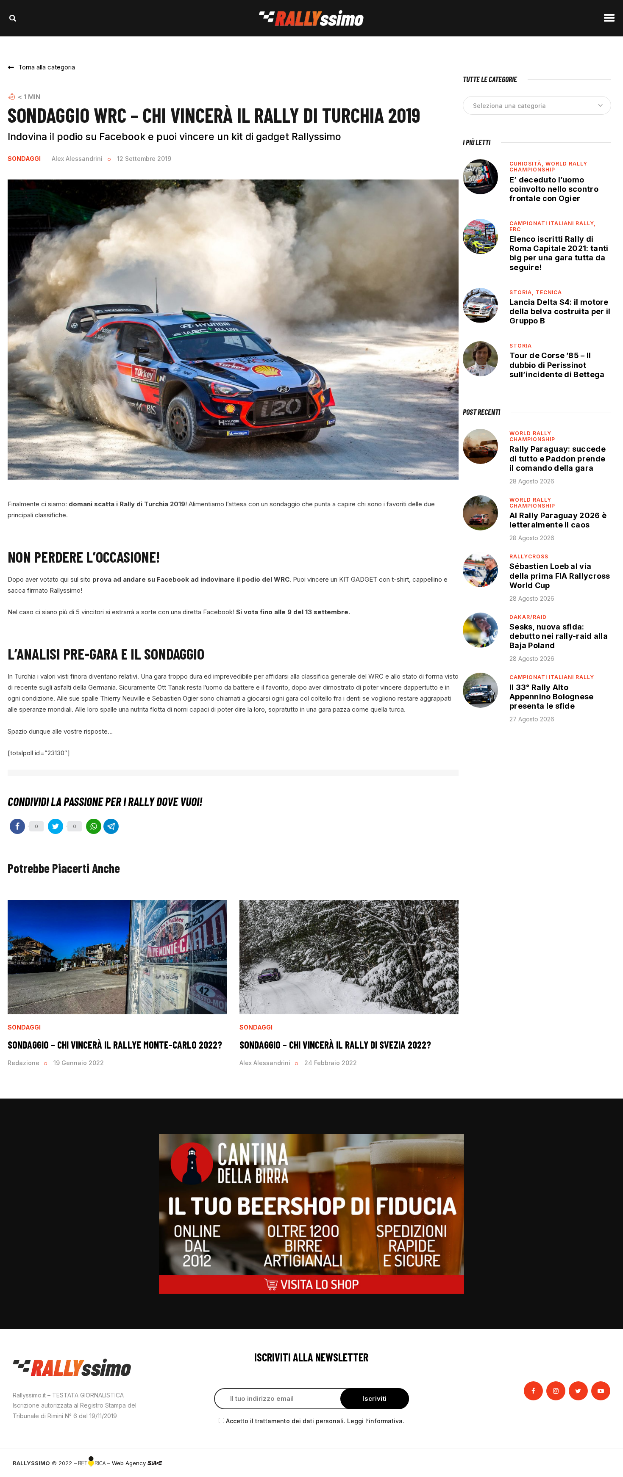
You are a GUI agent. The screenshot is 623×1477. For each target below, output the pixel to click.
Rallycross (528, 556)
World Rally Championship (548, 166)
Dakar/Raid (528, 617)
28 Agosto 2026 (531, 481)
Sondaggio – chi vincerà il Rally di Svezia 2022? (335, 1044)
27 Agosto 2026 (531, 719)
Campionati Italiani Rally (551, 677)
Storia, (522, 292)
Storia (520, 345)
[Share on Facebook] (17, 826)
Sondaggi (24, 158)
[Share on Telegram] (111, 826)
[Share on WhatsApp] (93, 826)
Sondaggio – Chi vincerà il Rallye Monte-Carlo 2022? (115, 1044)
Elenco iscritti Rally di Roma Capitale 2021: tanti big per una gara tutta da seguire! (559, 253)
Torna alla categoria (46, 67)
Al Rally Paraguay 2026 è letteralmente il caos (557, 520)
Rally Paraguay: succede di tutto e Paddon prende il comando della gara (557, 458)
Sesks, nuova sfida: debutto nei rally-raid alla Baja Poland (558, 636)
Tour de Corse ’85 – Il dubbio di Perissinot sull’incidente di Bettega (557, 364)
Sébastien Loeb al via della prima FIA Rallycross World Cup (559, 575)
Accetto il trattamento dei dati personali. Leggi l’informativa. (315, 1421)
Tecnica (549, 292)
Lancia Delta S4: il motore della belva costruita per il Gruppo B (559, 311)
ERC (515, 229)
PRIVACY (598, 1463)
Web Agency (129, 1463)
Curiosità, (527, 163)
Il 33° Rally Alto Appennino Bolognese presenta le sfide (551, 696)
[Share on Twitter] (55, 826)
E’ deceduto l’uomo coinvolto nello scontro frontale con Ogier (553, 189)
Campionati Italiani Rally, (552, 223)
